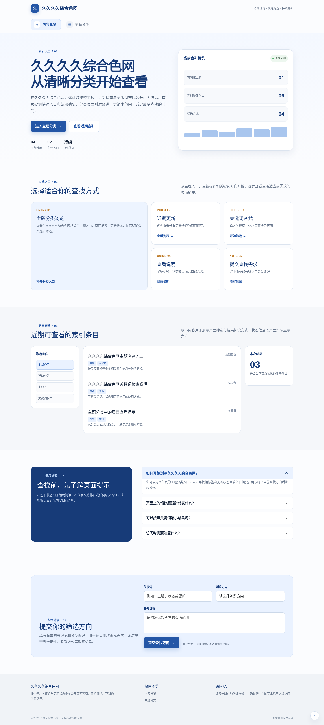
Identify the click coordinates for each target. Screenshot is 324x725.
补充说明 (149, 608)
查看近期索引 (84, 126)
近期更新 (44, 375)
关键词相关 (45, 398)
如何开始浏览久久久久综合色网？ (172, 473)
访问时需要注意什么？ (163, 533)
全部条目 (44, 364)
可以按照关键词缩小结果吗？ (169, 518)
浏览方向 (221, 587)
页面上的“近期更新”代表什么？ (171, 503)
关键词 (148, 587)
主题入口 (44, 387)
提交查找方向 (161, 643)
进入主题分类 (48, 126)
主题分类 (150, 700)
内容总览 (150, 693)
